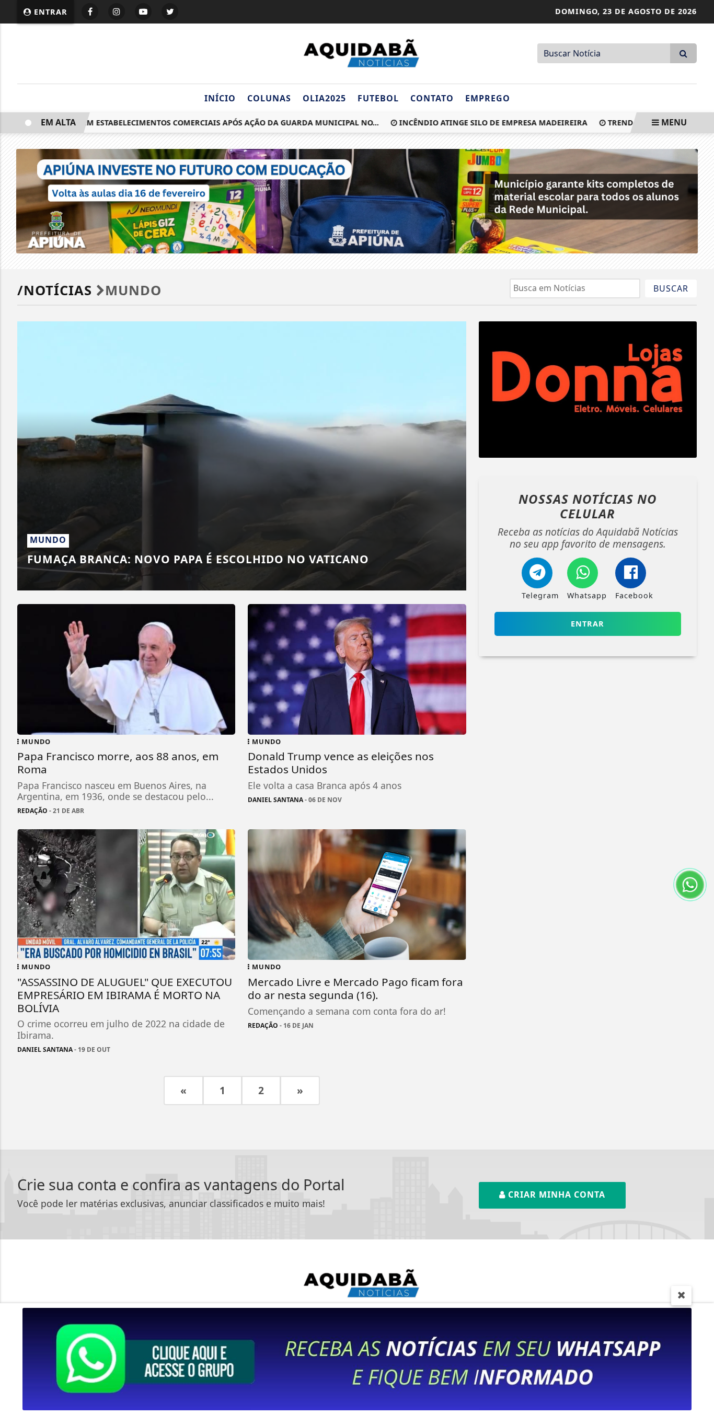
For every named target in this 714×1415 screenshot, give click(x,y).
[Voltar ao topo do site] (698, 849)
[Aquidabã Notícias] (357, 52)
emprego (487, 98)
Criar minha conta (555, 1194)
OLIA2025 (324, 98)
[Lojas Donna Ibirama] (588, 389)
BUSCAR (670, 288)
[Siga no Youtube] (143, 11)
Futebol (378, 98)
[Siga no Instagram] (116, 11)
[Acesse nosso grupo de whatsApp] (357, 1358)
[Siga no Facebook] (90, 11)
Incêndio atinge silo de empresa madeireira (469, 122)
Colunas (269, 98)
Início (220, 98)
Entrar (49, 12)
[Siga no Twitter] (170, 11)
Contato (432, 98)
